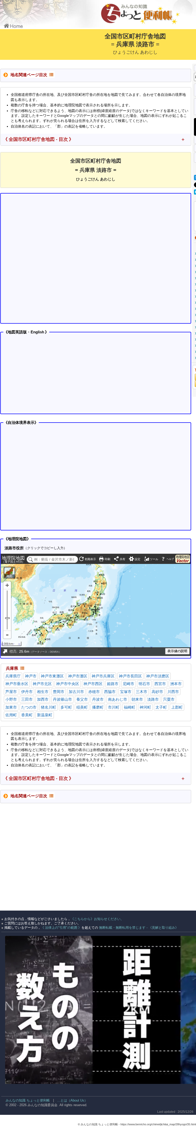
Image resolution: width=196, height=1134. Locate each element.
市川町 (113, 707)
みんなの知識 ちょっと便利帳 (25, 1100)
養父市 (82, 699)
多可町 (66, 707)
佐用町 (11, 715)
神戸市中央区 (67, 684)
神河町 (145, 707)
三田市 (27, 699)
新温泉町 (44, 715)
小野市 (11, 699)
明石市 (144, 684)
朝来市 (137, 699)
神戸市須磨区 (157, 676)
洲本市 (176, 684)
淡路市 (153, 699)
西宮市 (160, 684)
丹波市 (98, 699)
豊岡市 (58, 691)
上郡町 (177, 707)
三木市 (141, 691)
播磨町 (98, 707)
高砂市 (157, 691)
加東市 (11, 707)
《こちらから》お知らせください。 (97, 919)
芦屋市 (11, 691)
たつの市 (28, 707)
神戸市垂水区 (16, 684)
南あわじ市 (117, 699)
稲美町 (82, 707)
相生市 (42, 691)
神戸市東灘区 (52, 676)
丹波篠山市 (62, 699)
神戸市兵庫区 (103, 676)
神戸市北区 (42, 684)
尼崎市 (128, 684)
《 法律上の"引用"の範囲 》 (61, 927)
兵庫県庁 (13, 676)
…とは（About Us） (72, 1100)
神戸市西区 (93, 684)
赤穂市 (94, 691)
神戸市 (30, 676)
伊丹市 (27, 691)
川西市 (173, 691)
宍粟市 (169, 699)
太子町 (161, 707)
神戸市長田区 (130, 676)
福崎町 (129, 707)
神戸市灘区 (77, 676)
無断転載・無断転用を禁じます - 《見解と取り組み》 (138, 927)
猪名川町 (48, 707)
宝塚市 (125, 691)
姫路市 (112, 684)
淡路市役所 (14, 548)
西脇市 (110, 691)
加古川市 (76, 691)
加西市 (42, 699)
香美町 (27, 715)
